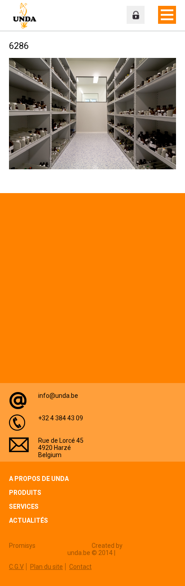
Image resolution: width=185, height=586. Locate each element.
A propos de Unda (39, 478)
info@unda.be (58, 395)
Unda (27, 15)
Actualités (28, 520)
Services (24, 506)
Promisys (22, 545)
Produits (25, 492)
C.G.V (16, 566)
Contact (80, 566)
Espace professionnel (136, 15)
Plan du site (46, 566)
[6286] (92, 167)
